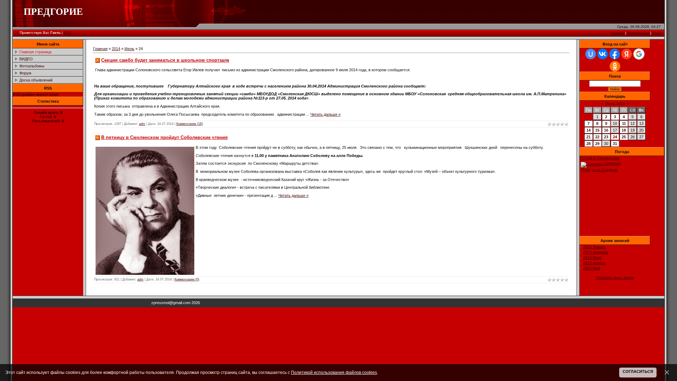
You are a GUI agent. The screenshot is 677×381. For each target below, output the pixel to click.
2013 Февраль (595, 252)
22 (597, 137)
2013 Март (592, 257)
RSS (67, 33)
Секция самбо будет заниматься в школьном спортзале (165, 60)
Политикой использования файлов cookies (334, 372)
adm (142, 124)
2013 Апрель (594, 263)
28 (588, 143)
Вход (656, 33)
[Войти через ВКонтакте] (602, 54)
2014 (116, 49)
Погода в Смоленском (600, 158)
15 (597, 130)
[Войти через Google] (639, 54)
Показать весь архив (615, 278)
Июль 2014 (615, 104)
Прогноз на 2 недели (599, 170)
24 (615, 137)
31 (615, 143)
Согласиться (638, 371)
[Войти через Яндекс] (626, 54)
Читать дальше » (325, 114)
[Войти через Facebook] (614, 54)
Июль (129, 49)
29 (597, 143)
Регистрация (638, 33)
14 (588, 130)
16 (606, 130)
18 (624, 130)
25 (624, 137)
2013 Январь (594, 247)
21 (588, 137)
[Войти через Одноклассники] (615, 66)
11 (624, 123)
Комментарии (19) (189, 124)
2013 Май (591, 268)
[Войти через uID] (590, 54)
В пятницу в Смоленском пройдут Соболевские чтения (164, 137)
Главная (617, 33)
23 (606, 137)
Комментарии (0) (187, 279)
